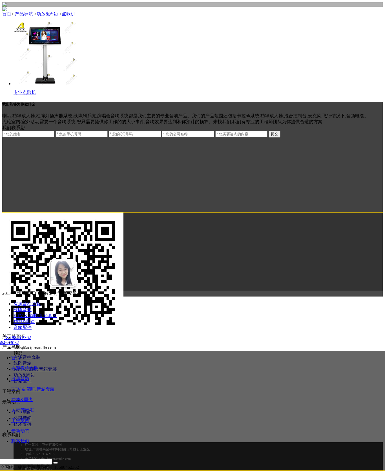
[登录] (55, 463)
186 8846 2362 (17, 337)
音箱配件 (23, 327)
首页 (15, 357)
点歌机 (68, 14)
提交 (274, 134)
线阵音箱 (23, 309)
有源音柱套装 (27, 303)
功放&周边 (47, 14)
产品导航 (24, 14)
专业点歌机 (25, 92)
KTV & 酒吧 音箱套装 (35, 315)
